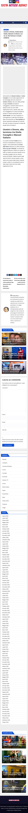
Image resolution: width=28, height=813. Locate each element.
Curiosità (4, 473)
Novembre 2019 (6, 690)
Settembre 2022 (6, 617)
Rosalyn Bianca (13, 40)
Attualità (4, 459)
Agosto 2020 (5, 670)
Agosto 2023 (5, 593)
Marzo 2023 (5, 604)
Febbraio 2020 (5, 683)
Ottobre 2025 (5, 537)
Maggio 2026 (5, 522)
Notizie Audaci (5, 487)
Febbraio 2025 (5, 554)
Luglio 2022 (5, 621)
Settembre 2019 (6, 694)
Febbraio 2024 (5, 580)
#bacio (14, 43)
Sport (3, 497)
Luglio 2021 (5, 647)
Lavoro (4, 483)
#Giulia (17, 43)
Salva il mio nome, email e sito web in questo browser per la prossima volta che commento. (12, 440)
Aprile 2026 (5, 524)
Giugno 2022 (5, 623)
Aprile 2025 (5, 550)
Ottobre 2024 (5, 563)
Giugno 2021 (5, 649)
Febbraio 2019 (5, 709)
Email (4, 422)
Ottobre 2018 (5, 718)
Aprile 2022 (5, 627)
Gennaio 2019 (5, 711)
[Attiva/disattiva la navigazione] (13, 22)
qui (8, 148)
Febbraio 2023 (5, 606)
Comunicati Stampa (7, 466)
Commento (5, 387)
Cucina (4, 469)
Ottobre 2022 (5, 614)
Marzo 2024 (5, 578)
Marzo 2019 (5, 707)
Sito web (4, 429)
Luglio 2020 (5, 672)
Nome (4, 414)
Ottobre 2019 (5, 692)
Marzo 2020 (5, 681)
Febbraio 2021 (5, 657)
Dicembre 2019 (6, 687)
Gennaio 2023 (5, 608)
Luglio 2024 (5, 569)
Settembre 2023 (6, 591)
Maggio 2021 (5, 651)
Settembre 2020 (6, 668)
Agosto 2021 (5, 644)
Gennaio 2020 (5, 685)
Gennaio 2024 (5, 582)
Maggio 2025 (5, 548)
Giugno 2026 (5, 520)
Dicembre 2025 (6, 533)
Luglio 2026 (5, 518)
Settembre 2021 (6, 642)
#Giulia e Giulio (15, 45)
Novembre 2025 (6, 535)
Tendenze (4, 504)
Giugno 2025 (5, 546)
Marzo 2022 (5, 629)
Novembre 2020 (6, 664)
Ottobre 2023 (5, 589)
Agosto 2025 (5, 541)
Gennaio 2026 (5, 531)
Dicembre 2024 (6, 559)
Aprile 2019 (5, 705)
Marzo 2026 (5, 526)
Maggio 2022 (5, 625)
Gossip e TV (6, 29)
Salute (3, 490)
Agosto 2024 (5, 567)
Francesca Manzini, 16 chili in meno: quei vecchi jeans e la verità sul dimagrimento (13, 355)
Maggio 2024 (5, 574)
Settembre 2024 (6, 565)
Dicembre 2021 (6, 636)
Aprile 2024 (5, 576)
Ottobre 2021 (5, 640)
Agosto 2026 (5, 516)
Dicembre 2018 (6, 713)
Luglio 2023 (5, 595)
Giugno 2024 (5, 571)
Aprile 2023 (5, 602)
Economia (4, 476)
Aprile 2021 (5, 653)
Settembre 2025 (6, 539)
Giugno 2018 (5, 722)
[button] (23, 22)
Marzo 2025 (5, 552)
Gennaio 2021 (5, 660)
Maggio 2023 (5, 599)
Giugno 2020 (5, 675)
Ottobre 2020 (5, 666)
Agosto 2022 (5, 619)
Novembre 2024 (6, 561)
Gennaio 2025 (5, 556)
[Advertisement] (14, 14)
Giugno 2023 (5, 597)
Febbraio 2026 (5, 529)
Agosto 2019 (5, 696)
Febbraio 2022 (5, 632)
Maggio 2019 (5, 702)
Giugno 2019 (5, 700)
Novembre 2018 (6, 715)
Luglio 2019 (5, 698)
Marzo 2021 (5, 655)
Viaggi (3, 507)
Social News (5, 493)
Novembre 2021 (6, 638)
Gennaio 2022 (5, 634)
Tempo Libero (5, 500)
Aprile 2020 (5, 679)
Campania (4, 462)
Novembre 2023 (6, 587)
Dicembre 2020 (6, 662)
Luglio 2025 (5, 544)
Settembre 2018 (6, 720)
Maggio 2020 (5, 677)
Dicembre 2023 (6, 584)
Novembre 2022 (6, 612)
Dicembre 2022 (6, 610)
